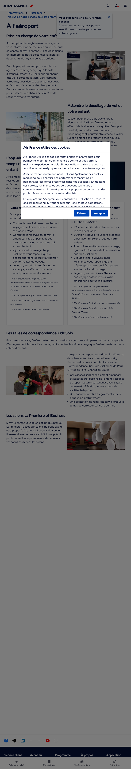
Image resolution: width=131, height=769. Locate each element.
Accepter (99, 213)
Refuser (81, 213)
